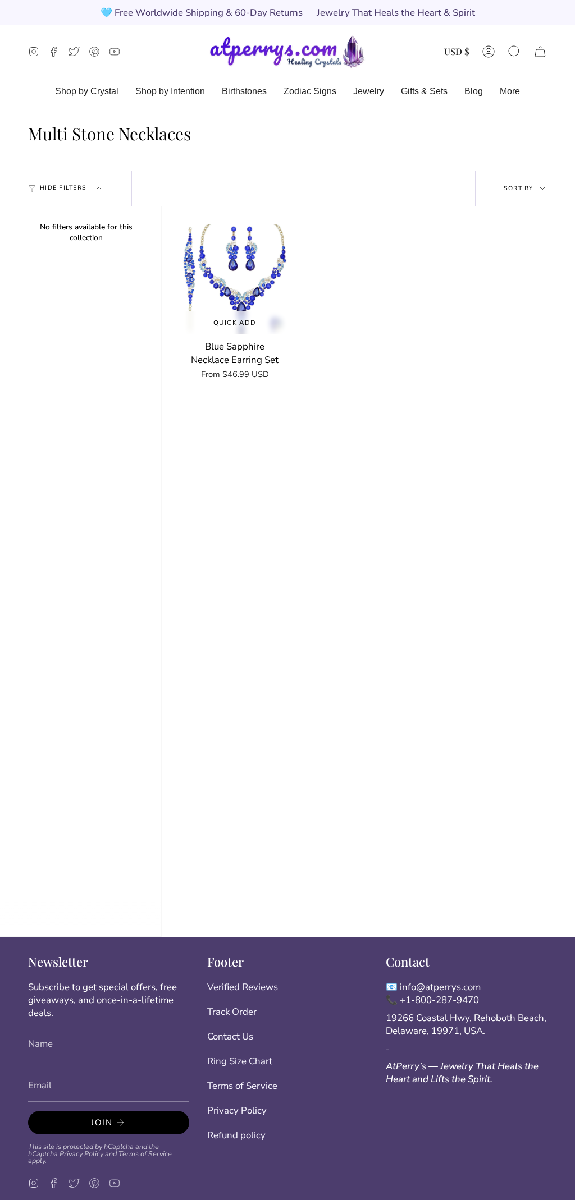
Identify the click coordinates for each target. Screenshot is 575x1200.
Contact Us (230, 1036)
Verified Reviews (242, 987)
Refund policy (236, 1135)
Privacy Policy (81, 1153)
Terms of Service (145, 1153)
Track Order (232, 1011)
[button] (514, 51)
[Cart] (540, 51)
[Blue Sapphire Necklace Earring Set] (235, 279)
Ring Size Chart (239, 1061)
